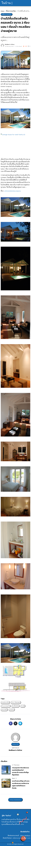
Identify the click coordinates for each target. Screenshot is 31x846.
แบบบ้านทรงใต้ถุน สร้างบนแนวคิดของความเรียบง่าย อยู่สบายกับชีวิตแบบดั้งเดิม (20, 784)
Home (2, 11)
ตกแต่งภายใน (5, 702)
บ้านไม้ (23, 706)
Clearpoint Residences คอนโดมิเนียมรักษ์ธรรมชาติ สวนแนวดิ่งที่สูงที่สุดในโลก (20, 771)
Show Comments (15, 799)
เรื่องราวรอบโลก (11, 11)
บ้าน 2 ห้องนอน (15, 702)
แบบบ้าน (11, 709)
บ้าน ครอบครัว (5, 706)
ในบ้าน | (7, 3)
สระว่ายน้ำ (4, 709)
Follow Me (15, 744)
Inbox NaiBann (25, 835)
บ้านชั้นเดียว (15, 706)
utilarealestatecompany (12, 191)
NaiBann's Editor (9, 44)
